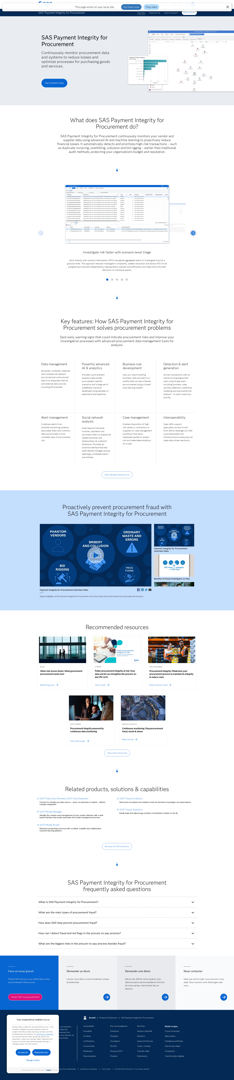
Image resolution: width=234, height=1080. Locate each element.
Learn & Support (171, 13)
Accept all (23, 1052)
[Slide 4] (122, 280)
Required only (41, 1052)
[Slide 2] (112, 280)
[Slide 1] (107, 280)
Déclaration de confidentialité (65, 1069)
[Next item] (193, 233)
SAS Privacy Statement (45, 1034)
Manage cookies (33, 1060)
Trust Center (106, 1069)
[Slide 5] (127, 280)
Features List (154, 13)
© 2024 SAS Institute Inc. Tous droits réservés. (132, 1069)
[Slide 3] (117, 280)
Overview (141, 13)
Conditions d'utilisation (88, 1069)
